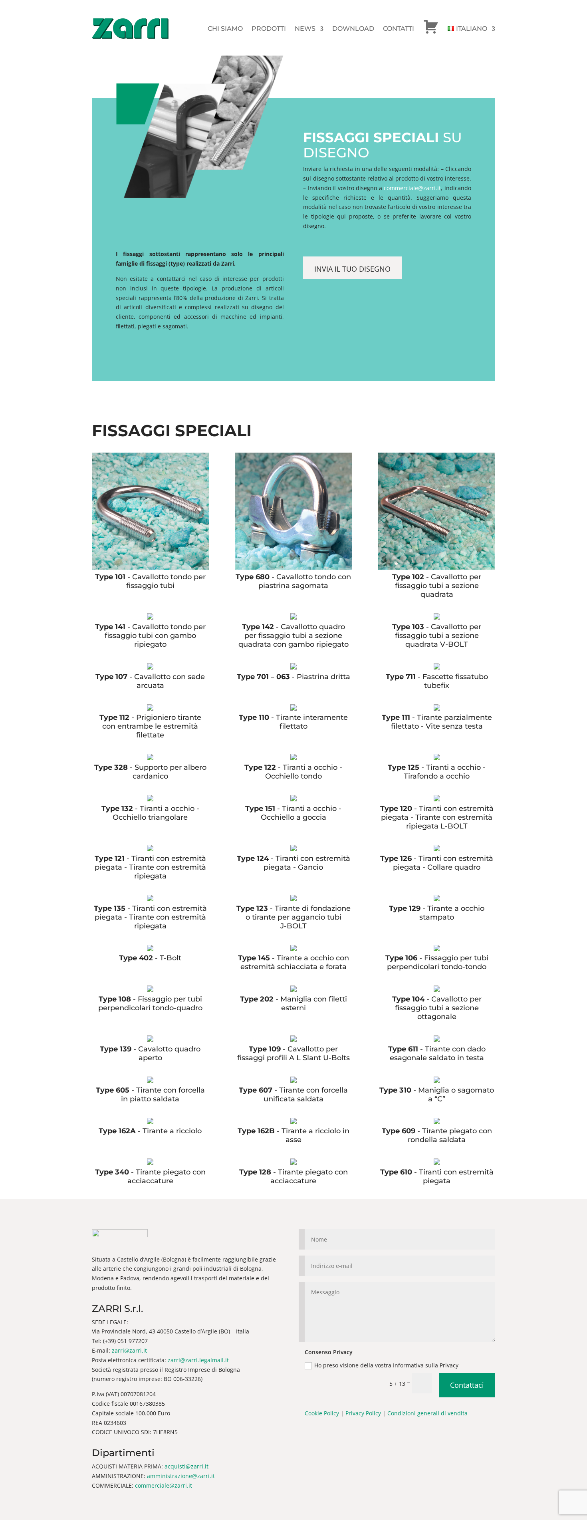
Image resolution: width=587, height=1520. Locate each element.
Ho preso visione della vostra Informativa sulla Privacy (387, 1365)
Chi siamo (225, 28)
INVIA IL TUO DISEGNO (352, 269)
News (305, 28)
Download (353, 28)
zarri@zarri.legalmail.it (198, 1360)
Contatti (398, 28)
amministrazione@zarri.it (181, 1476)
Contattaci (467, 1385)
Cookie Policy (322, 1413)
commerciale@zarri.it (412, 188)
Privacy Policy (363, 1413)
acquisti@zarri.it (186, 1466)
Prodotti (269, 28)
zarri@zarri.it (129, 1350)
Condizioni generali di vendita (427, 1413)
